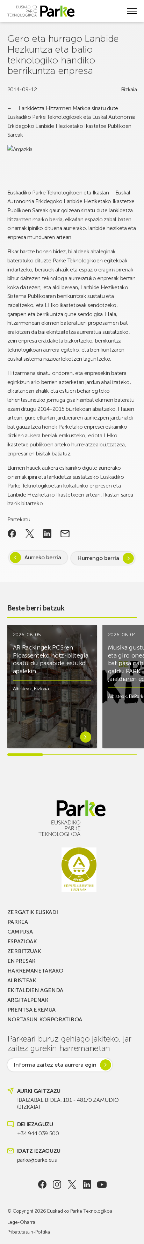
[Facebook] (42, 1184)
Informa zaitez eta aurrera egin (55, 1064)
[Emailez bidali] (65, 533)
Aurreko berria (42, 557)
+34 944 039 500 (38, 1133)
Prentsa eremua (31, 1009)
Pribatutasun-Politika (28, 1232)
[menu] (132, 11)
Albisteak (22, 689)
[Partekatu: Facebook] (12, 533)
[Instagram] (57, 1184)
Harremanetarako (35, 970)
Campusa (20, 931)
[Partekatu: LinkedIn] (47, 533)
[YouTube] (102, 1184)
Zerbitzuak (24, 951)
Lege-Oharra (21, 1222)
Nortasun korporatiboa (44, 1019)
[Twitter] (72, 1184)
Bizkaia (129, 89)
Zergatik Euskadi (32, 912)
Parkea (17, 922)
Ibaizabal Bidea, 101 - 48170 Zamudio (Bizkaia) (68, 1103)
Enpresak (21, 961)
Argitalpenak (27, 1000)
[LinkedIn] (87, 1184)
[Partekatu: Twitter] (29, 533)
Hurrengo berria (98, 558)
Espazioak (22, 941)
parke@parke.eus (37, 1160)
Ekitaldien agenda (35, 990)
